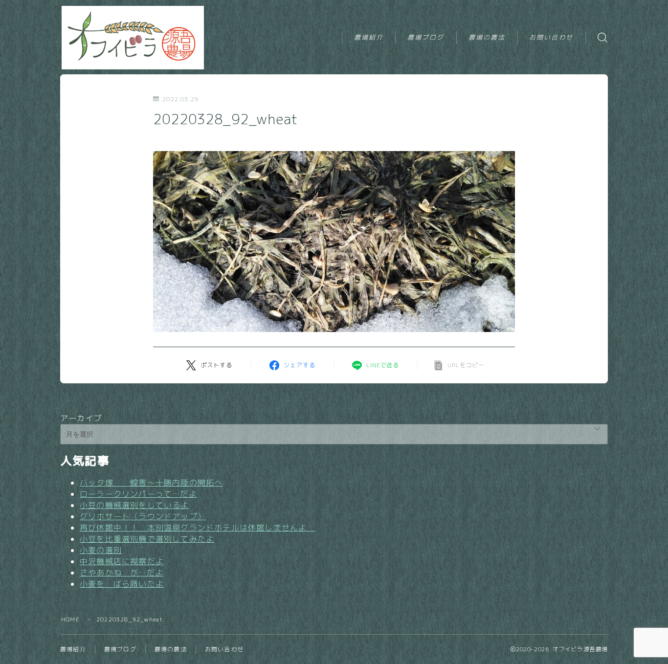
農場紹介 (368, 37)
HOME (70, 619)
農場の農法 (487, 37)
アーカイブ (81, 418)
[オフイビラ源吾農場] (134, 37)
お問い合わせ (551, 37)
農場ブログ (426, 37)
